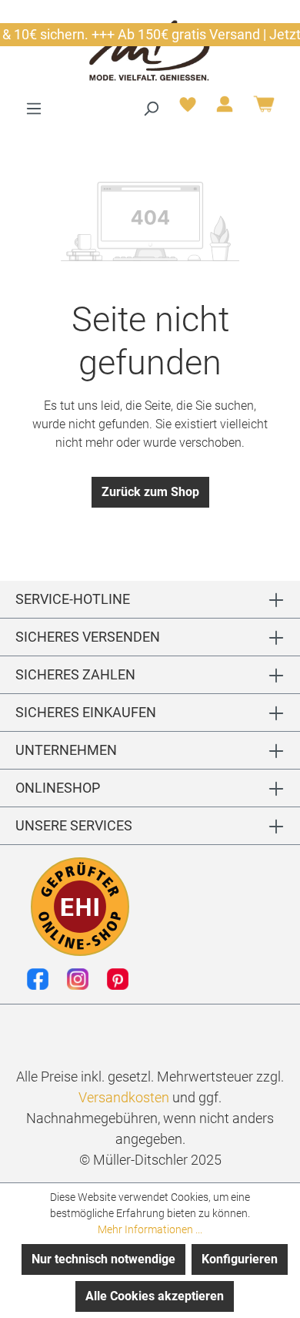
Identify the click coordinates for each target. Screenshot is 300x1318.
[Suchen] (150, 108)
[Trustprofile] (80, 906)
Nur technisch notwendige (103, 1259)
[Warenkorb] (264, 109)
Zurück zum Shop (150, 492)
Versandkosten (123, 1097)
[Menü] (33, 108)
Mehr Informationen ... (150, 1229)
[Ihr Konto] (224, 108)
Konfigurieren (240, 1259)
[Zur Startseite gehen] (150, 49)
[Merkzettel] (187, 108)
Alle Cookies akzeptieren (154, 1296)
